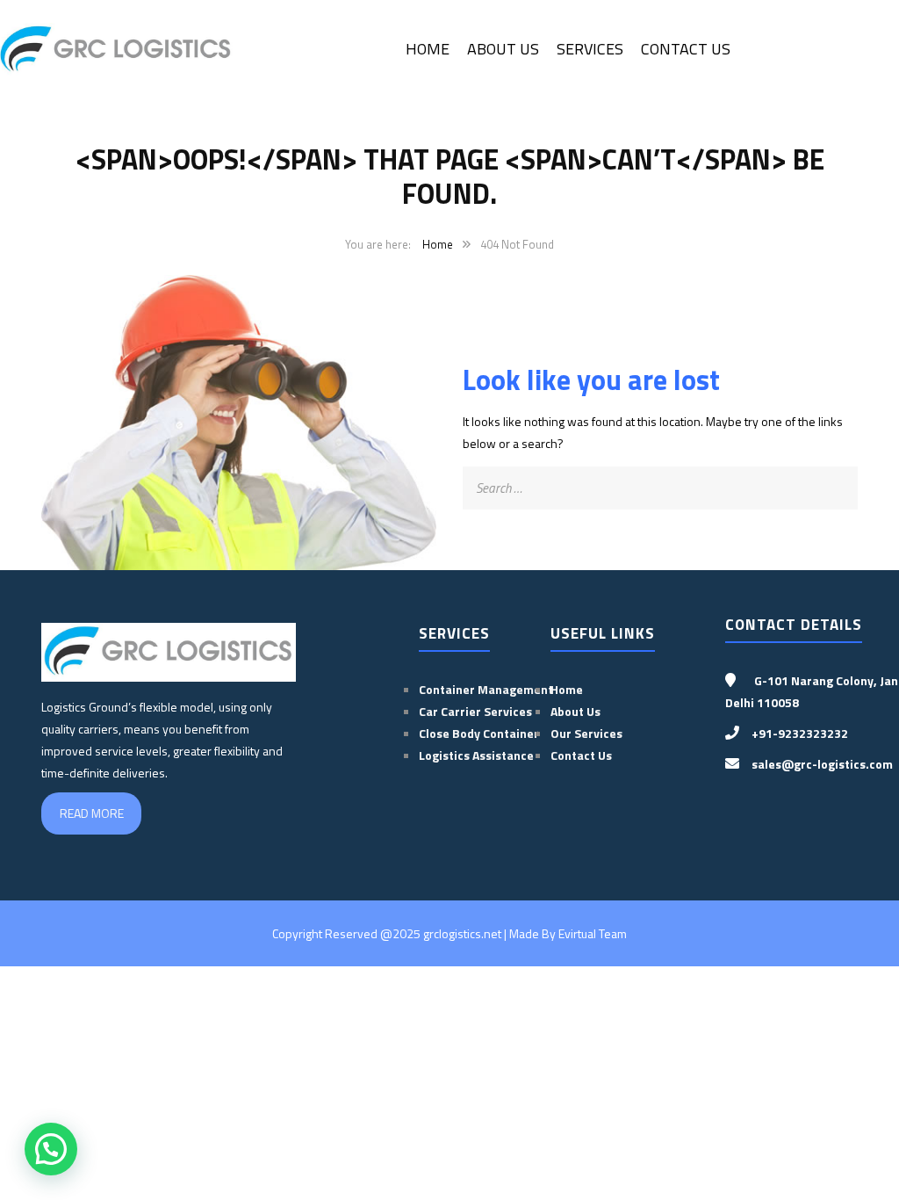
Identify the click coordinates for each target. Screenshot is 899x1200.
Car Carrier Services (475, 711)
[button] (51, 1149)
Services (590, 49)
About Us (503, 49)
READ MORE (92, 813)
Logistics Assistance (476, 755)
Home (428, 49)
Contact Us (685, 49)
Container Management (486, 689)
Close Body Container (480, 733)
